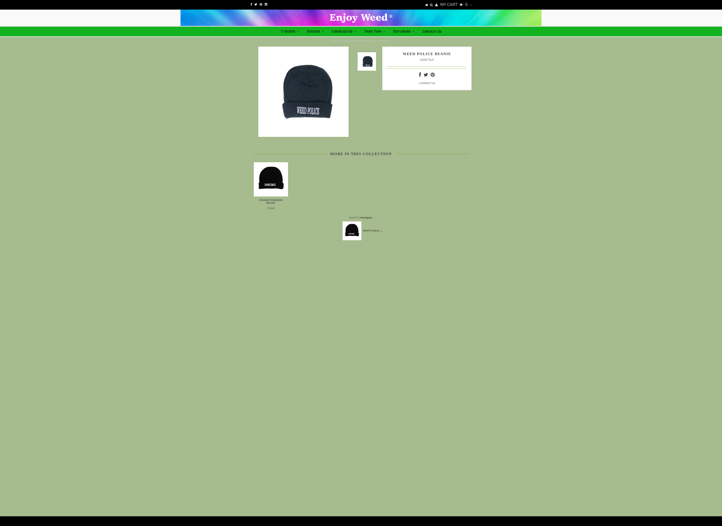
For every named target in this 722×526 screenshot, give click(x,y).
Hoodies (313, 31)
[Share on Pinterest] (433, 75)
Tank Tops (372, 31)
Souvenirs (401, 31)
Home (336, 40)
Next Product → (372, 230)
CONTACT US (427, 83)
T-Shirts (288, 31)
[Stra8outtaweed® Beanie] (271, 195)
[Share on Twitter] (426, 75)
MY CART (454, 4)
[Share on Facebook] (420, 75)
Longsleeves (342, 31)
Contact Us (431, 31)
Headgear (350, 40)
